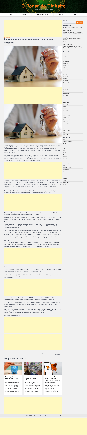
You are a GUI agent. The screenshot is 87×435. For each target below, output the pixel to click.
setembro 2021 (66, 104)
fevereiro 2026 (66, 61)
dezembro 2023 (66, 87)
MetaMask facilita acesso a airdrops (50, 377)
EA (63, 154)
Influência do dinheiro (67, 167)
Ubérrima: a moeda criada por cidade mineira (31, 378)
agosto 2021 (65, 106)
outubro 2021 (66, 102)
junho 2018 (65, 134)
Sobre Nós (75, 14)
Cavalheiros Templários (67, 141)
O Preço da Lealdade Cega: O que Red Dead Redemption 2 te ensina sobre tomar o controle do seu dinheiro (72, 48)
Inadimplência (66, 163)
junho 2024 (65, 74)
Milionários (65, 176)
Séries (64, 180)
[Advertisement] (33, 28)
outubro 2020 (66, 117)
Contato (24, 14)
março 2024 (65, 80)
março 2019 (65, 125)
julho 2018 (65, 132)
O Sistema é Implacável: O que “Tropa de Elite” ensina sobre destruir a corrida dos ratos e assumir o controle (72, 29)
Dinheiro (65, 150)
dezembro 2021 (66, 97)
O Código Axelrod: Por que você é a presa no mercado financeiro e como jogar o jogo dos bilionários (72, 38)
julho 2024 (65, 71)
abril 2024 (65, 78)
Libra (64, 171)
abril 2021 (65, 108)
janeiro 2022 (65, 95)
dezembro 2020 (66, 113)
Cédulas (65, 143)
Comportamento (66, 145)
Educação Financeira (67, 158)
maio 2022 (65, 89)
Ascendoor (51, 415)
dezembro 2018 (66, 128)
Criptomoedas (66, 148)
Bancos (64, 139)
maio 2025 (65, 69)
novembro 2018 (66, 130)
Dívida (64, 152)
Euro (64, 160)
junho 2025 (65, 67)
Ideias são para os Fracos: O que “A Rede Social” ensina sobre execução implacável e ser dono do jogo (73, 33)
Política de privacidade (42, 14)
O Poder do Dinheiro (43, 6)
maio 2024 (65, 76)
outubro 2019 (66, 123)
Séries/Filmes (66, 182)
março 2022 (65, 91)
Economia (65, 156)
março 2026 (65, 58)
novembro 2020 (66, 115)
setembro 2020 (66, 119)
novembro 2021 (66, 100)
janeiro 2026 (65, 63)
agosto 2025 (65, 65)
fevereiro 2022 (66, 93)
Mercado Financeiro (67, 173)
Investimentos (66, 169)
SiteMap (61, 14)
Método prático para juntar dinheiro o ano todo (11, 378)
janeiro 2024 (65, 84)
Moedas (65, 178)
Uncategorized (7, 37)
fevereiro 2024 (66, 82)
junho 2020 (65, 121)
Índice (64, 165)
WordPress (62, 415)
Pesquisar (65, 20)
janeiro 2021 (65, 110)
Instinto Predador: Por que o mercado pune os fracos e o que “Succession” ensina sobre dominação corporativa (72, 43)
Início (10, 14)
